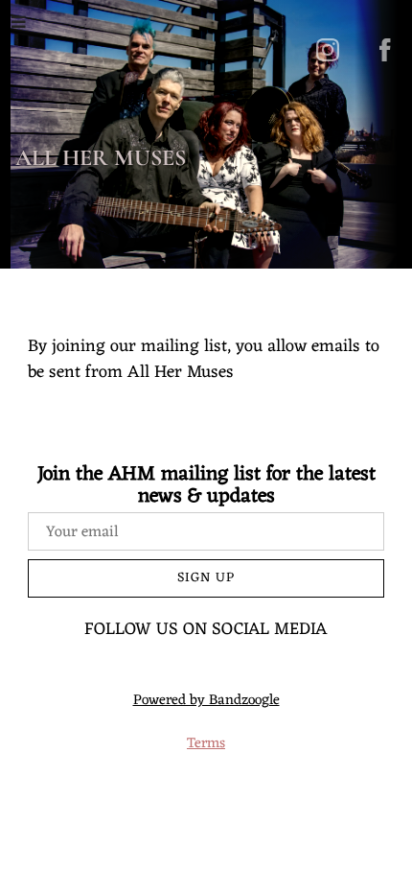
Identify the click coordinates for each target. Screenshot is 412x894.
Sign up (206, 578)
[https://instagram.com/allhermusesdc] (327, 49)
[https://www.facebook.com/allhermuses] (385, 49)
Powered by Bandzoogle (206, 701)
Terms (206, 744)
